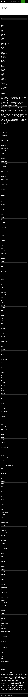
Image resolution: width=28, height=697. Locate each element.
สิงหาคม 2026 (4, 132)
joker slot (3, 56)
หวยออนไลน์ (3, 88)
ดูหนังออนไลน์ (4, 53)
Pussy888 (3, 406)
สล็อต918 (3, 574)
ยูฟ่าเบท (2, 545)
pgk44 (2, 375)
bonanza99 (3, 248)
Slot (1, 450)
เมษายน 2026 (4, 143)
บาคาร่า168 (3, 70)
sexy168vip (3, 442)
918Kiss (2, 219)
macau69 (3, 328)
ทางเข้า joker (4, 55)
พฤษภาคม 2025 (4, 171)
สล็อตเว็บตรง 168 (4, 597)
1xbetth (2, 217)
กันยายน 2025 (4, 161)
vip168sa (3, 504)
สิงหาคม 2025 (4, 163)
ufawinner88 (3, 501)
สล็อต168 (3, 561)
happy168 (3, 287)
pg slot (2, 47)
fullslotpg (3, 74)
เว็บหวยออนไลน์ (4, 628)
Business (3, 258)
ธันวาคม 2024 (4, 184)
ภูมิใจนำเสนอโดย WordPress (6, 695)
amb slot (3, 235)
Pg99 (2, 364)
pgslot (2, 35)
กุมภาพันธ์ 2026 (4, 148)
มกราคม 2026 (4, 150)
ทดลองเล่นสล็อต (4, 522)
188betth (3, 212)
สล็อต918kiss (4, 577)
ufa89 (2, 489)
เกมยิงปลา (3, 610)
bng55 (2, 245)
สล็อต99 (2, 579)
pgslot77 (3, 82)
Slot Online (3, 452)
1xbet (2, 214)
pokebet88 (3, 393)
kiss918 (2, 48)
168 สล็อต (3, 204)
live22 (2, 75)
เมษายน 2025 (4, 174)
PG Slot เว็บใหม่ (4, 357)
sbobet (2, 434)
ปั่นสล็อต (3, 535)
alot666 (2, 232)
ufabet (2, 491)
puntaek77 (3, 403)
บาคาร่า (2, 38)
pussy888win (4, 413)
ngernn (2, 338)
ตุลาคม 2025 (3, 158)
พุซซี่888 (3, 543)
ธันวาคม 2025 (4, 153)
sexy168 (2, 439)
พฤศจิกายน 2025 (4, 156)
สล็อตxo (2, 582)
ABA (2, 225)
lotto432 (3, 325)
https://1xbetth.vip (5, 43)
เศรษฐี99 (3, 633)
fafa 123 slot (3, 271)
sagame (2, 424)
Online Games (4, 341)
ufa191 (2, 483)
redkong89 (3, 416)
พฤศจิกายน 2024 (4, 187)
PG (1, 351)
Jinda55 (2, 302)
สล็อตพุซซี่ (3, 584)
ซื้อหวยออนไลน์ (4, 87)
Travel (2, 478)
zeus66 (2, 507)
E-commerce (3, 269)
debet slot (3, 263)
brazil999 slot (4, 253)
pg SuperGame (4, 359)
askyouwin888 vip (5, 237)
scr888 (2, 437)
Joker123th (3, 313)
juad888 (2, 315)
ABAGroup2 (3, 227)
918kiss (2, 60)
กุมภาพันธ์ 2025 (4, 179)
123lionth (3, 201)
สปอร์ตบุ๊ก (3, 553)
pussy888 (3, 36)
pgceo (2, 367)
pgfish (2, 369)
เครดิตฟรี (3, 613)
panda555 (3, 346)
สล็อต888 (3, 33)
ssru (2, 468)
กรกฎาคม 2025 (4, 166)
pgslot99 (3, 385)
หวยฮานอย (3, 605)
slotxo (2, 39)
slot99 (2, 27)
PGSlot (2, 377)
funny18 (2, 284)
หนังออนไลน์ (3, 79)
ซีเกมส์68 (3, 514)
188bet (2, 209)
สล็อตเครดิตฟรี (4, 592)
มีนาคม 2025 (3, 176)
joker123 (3, 24)
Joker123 (3, 307)
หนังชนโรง (3, 62)
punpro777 (3, 86)
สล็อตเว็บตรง (4, 30)
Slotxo (2, 460)
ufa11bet (3, 481)
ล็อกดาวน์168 (4, 551)
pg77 (2, 362)
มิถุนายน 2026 (4, 137)
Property (3, 395)
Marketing (3, 331)
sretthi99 (3, 463)
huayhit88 (3, 297)
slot (1, 51)
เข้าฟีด (2, 658)
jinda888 (3, 305)
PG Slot (2, 354)
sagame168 (3, 426)
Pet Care (3, 349)
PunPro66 (3, 398)
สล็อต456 (3, 564)
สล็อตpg (8, 687)
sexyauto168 (3, 445)
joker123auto (4, 310)
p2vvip (2, 344)
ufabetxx (3, 494)
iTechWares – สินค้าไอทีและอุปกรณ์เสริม (11, 2)
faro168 (2, 274)
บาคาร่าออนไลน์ (4, 84)
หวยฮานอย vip (4, 608)
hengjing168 (3, 292)
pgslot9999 (3, 388)
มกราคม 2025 (4, 181)
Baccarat (3, 240)
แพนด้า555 (3, 639)
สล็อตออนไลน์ (4, 589)
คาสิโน (2, 509)
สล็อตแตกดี (3, 600)
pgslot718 (3, 380)
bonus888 (3, 250)
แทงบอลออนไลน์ (4, 636)
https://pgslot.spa (4, 44)
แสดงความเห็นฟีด (5, 661)
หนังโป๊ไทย (3, 42)
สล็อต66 (2, 29)
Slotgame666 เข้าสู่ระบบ (6, 457)
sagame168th (4, 64)
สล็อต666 (3, 566)
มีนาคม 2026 (3, 145)
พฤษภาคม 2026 (4, 140)
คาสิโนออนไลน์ (4, 512)
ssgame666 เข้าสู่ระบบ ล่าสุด (7, 465)
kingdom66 (3, 318)
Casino (2, 261)
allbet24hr (3, 230)
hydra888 (3, 300)
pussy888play (4, 411)
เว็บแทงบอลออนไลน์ (5, 631)
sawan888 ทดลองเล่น (5, 432)
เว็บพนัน (2, 621)
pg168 (2, 25)
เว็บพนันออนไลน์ (4, 623)
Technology (3, 473)
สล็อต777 (3, 569)
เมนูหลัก (26, 1)
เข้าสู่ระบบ (3, 656)
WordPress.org (4, 664)
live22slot (3, 323)
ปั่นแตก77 (8, 683)
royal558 (3, 421)
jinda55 (2, 26)
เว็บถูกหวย (3, 618)
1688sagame (3, 206)
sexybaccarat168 (4, 447)
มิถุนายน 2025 (4, 169)
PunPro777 (3, 401)
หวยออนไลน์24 (4, 602)
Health (2, 289)
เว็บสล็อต (3, 626)
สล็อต (2, 556)
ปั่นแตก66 (3, 83)
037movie (3, 199)
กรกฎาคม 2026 (4, 135)
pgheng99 (3, 73)
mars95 (2, 333)
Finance (2, 276)
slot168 (2, 455)
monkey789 (3, 336)
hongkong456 (4, 294)
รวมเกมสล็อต (4, 548)
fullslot (2, 279)
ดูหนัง (2, 77)
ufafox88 (3, 499)
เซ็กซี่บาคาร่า (4, 615)
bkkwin (2, 243)
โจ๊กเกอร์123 (3, 57)
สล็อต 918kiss (4, 558)
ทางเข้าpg (3, 525)
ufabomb (3, 496)
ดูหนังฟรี (3, 66)
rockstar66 (3, 419)
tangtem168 (3, 470)
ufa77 (2, 486)
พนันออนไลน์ (4, 540)
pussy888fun (3, 408)
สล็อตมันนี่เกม (4, 587)
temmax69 (3, 476)
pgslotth (2, 390)
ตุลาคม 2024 (3, 189)
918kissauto (3, 222)
